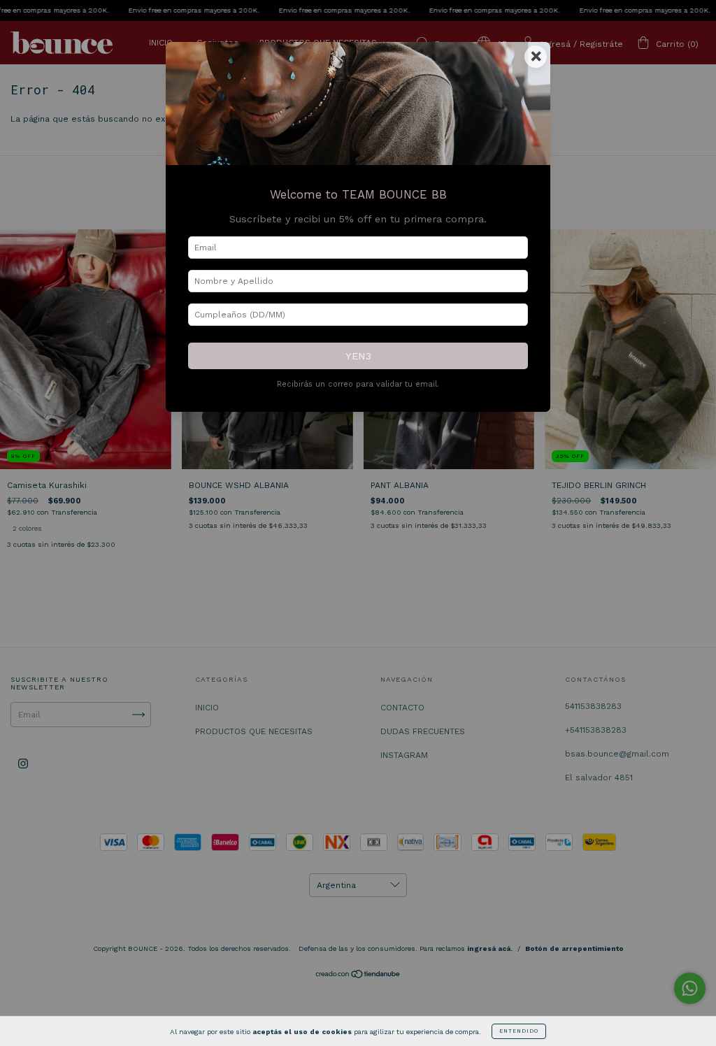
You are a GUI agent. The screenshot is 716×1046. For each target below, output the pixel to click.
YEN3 (358, 355)
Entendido (518, 1031)
